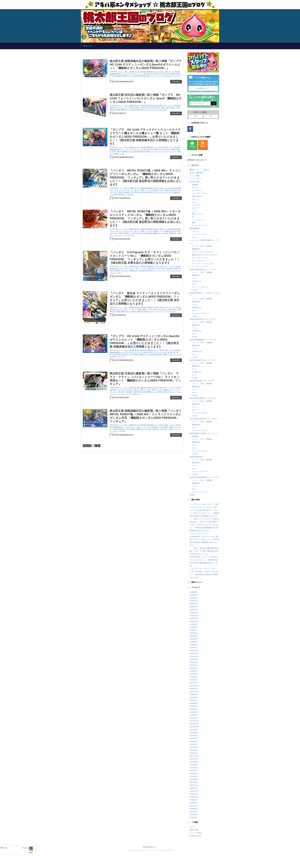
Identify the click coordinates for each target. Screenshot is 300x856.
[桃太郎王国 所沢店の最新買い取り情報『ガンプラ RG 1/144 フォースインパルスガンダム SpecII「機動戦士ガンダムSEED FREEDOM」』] (95, 119)
